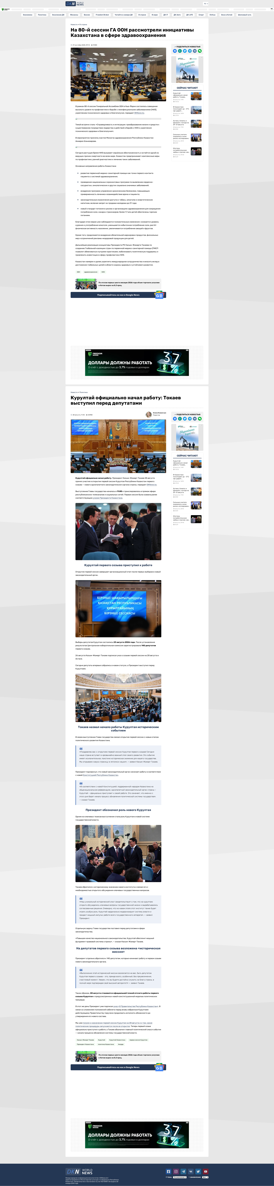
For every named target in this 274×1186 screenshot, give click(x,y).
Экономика (27, 15)
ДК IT (165, 15)
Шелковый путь (244, 15)
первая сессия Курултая (138, 1040)
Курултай (101, 1040)
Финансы (74, 15)
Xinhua (212, 15)
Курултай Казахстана (117, 1040)
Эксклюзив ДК (58, 15)
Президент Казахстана (85, 1044)
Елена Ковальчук (159, 413)
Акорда (120, 1044)
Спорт (201, 15)
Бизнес (87, 15)
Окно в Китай (226, 15)
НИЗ (103, 272)
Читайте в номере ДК (124, 15)
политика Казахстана (106, 1044)
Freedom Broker (102, 15)
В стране (142, 15)
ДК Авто (177, 15)
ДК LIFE (189, 15)
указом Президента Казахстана (107, 498)
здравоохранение (90, 272)
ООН (78, 272)
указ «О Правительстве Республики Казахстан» (136, 1006)
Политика (42, 15)
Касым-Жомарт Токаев (85, 1040)
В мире (155, 15)
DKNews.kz (139, 113)
